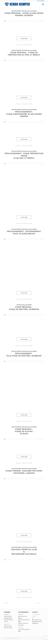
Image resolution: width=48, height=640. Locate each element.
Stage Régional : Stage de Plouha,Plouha (24, 431)
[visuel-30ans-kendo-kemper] (24, 128)
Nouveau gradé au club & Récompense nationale (24, 551)
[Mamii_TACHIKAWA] (24, 504)
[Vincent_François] (24, 573)
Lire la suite (24, 38)
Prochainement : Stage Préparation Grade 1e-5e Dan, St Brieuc (24, 155)
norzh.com (19, 638)
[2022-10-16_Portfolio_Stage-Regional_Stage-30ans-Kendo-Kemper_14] (24, 27)
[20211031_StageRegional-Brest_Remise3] (24, 446)
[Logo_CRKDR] (24, 188)
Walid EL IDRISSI (28, 44)
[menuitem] (42, 4)
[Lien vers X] (43, 638)
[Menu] (42, 4)
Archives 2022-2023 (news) (29, 11)
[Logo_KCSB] (24, 77)
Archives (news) (16, 11)
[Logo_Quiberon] (24, 324)
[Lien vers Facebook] (41, 638)
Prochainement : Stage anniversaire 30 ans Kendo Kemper (24, 114)
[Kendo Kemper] (17, 4)
